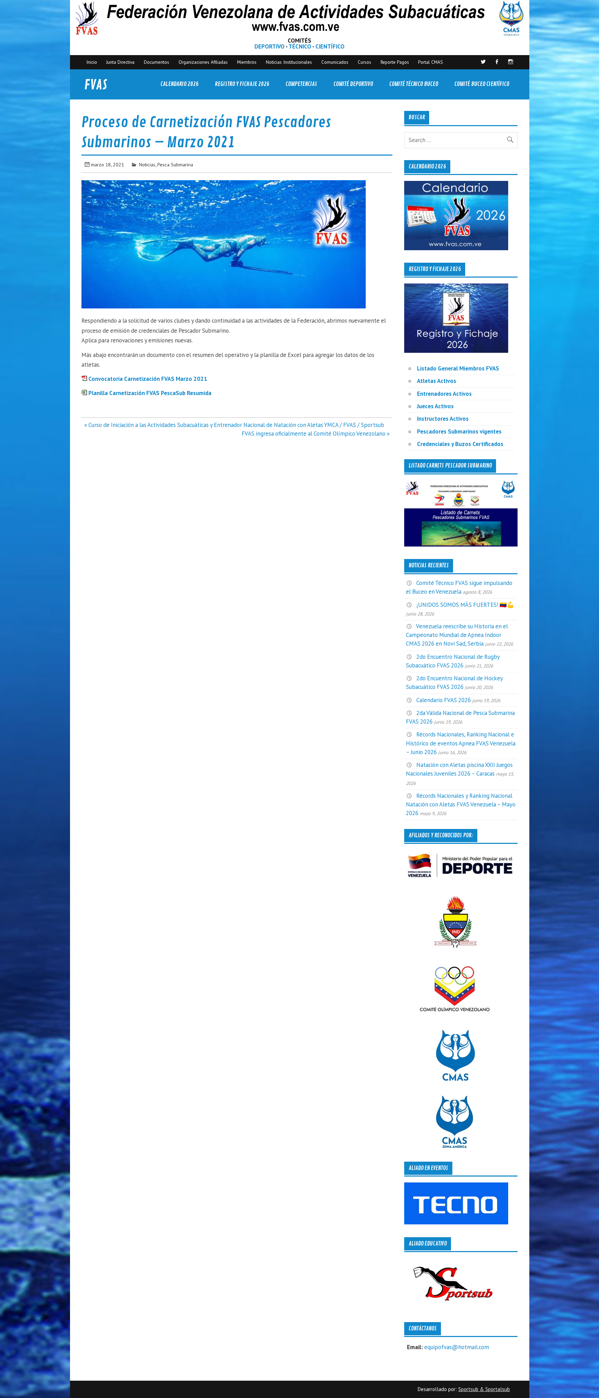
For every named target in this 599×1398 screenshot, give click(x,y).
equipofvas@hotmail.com (456, 1347)
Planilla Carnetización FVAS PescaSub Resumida (149, 393)
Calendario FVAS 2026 (443, 700)
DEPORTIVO (269, 46)
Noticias (147, 164)
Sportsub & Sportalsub (484, 1389)
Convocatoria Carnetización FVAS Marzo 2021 (147, 379)
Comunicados (334, 62)
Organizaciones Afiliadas (203, 62)
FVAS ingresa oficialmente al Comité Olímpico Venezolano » (316, 433)
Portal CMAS (430, 62)
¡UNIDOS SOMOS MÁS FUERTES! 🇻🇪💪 (465, 605)
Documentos (156, 62)
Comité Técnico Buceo (413, 84)
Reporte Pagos (395, 62)
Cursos (364, 62)
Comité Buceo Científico (481, 84)
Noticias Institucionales (289, 62)
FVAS (95, 85)
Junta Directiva (120, 62)
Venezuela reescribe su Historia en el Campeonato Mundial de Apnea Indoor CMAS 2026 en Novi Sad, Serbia (457, 634)
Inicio (91, 62)
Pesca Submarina (175, 164)
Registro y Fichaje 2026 (242, 84)
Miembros (247, 62)
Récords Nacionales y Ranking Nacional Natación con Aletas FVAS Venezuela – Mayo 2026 (460, 804)
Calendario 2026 (179, 84)
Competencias (301, 84)
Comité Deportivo (353, 84)
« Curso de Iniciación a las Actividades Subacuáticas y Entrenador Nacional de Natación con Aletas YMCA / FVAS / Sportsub (234, 425)
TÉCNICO (299, 46)
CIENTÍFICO (330, 46)
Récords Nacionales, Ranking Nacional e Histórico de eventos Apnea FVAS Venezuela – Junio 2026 (460, 743)
